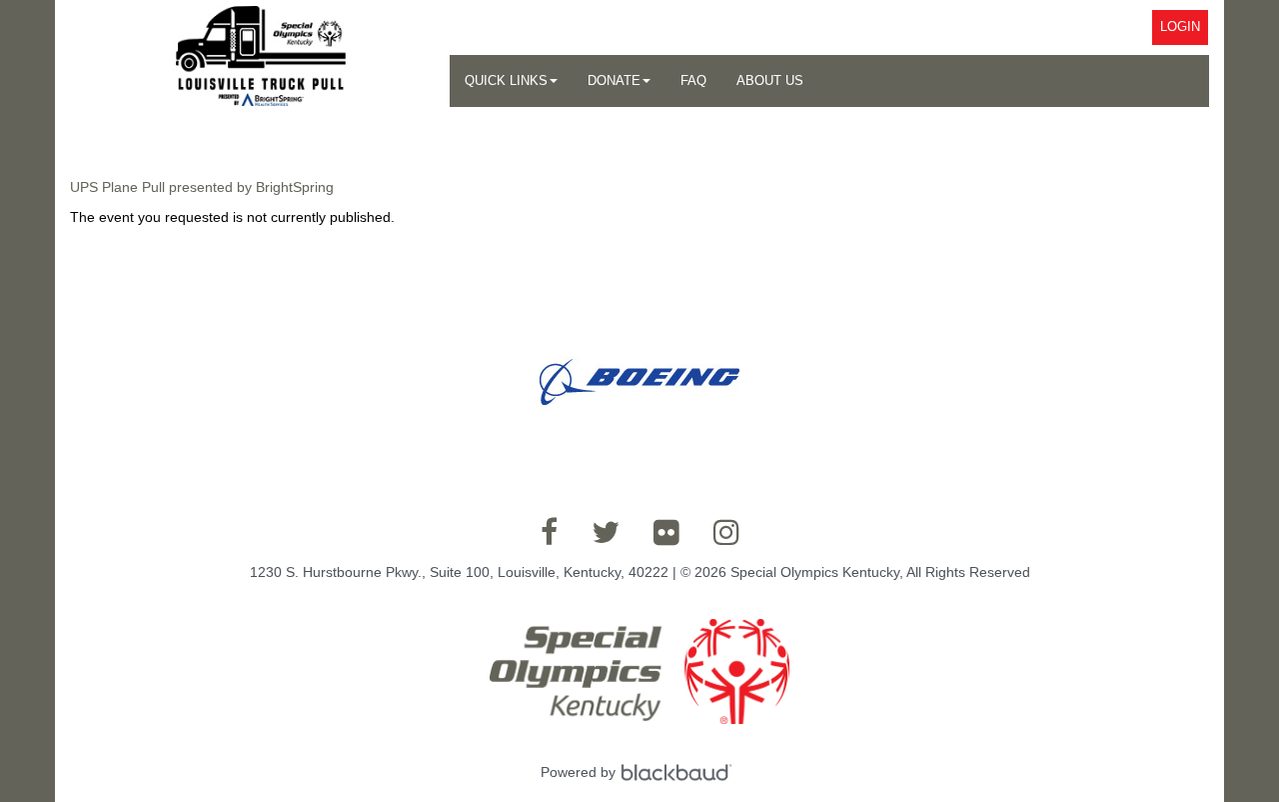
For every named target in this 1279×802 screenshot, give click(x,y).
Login (1180, 26)
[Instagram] (726, 532)
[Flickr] (666, 532)
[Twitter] (606, 532)
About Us (769, 80)
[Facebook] (549, 532)
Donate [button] (614, 80)
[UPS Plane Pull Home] (260, 56)
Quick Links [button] (506, 80)
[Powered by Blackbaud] (679, 772)
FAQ (693, 80)
